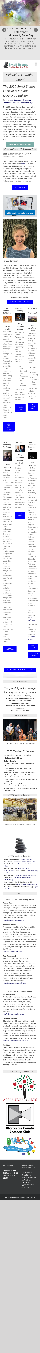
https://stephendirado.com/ (12, 951)
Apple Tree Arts (26, 859)
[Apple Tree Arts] (20, 1076)
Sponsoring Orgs (26, 102)
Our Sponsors (15, 100)
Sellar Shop (21, 868)
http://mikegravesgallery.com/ (13, 1014)
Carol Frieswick (9, 870)
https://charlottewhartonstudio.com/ (15, 1041)
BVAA (27, 868)
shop (23, 164)
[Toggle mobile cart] (36, 65)
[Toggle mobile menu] (36, 63)
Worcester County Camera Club (24, 861)
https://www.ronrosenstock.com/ (14, 983)
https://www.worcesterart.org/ (13, 920)
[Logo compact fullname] (20, 1104)
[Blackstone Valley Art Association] (20, 1137)
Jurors (15, 102)
